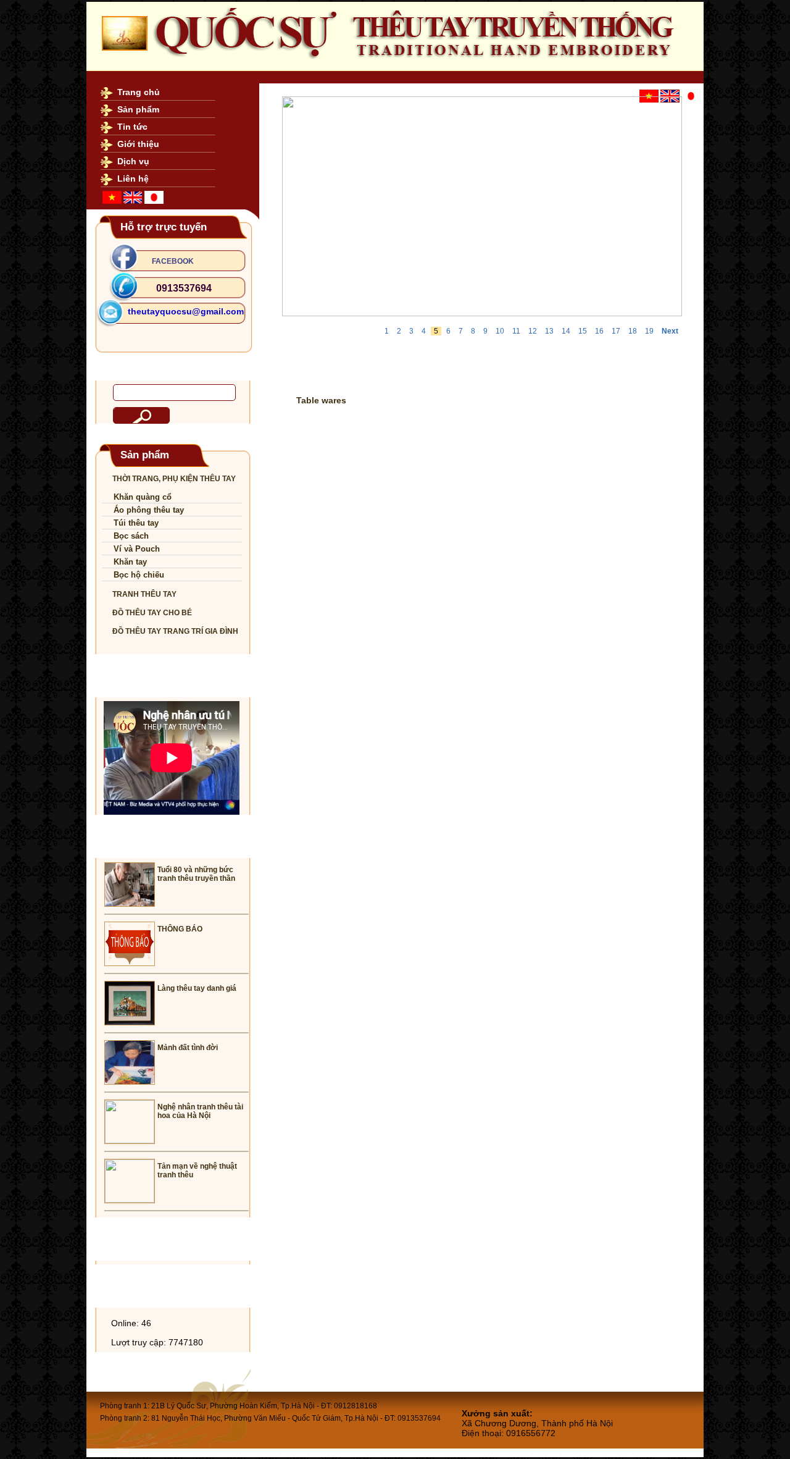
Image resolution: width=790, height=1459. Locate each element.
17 (616, 331)
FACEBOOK (173, 261)
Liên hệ (133, 178)
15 (582, 331)
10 (500, 331)
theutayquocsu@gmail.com (186, 311)
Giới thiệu (138, 144)
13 (549, 331)
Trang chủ (138, 92)
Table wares (321, 400)
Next (670, 331)
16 (599, 331)
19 (649, 331)
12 (532, 331)
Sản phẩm (138, 109)
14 (566, 331)
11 (516, 331)
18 (632, 331)
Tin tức (132, 127)
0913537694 (184, 288)
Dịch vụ (133, 161)
